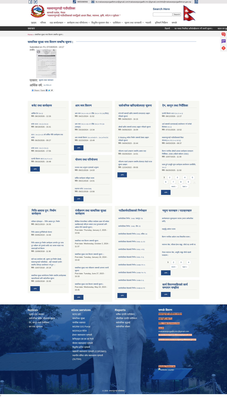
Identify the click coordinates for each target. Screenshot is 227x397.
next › (173, 186)
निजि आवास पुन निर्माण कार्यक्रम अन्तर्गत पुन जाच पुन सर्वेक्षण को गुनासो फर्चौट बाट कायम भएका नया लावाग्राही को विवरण (47, 245)
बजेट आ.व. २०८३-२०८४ (39, 124)
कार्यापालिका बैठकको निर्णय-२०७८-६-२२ (131, 242)
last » (185, 186)
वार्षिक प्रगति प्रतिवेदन (125, 314)
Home (30, 34)
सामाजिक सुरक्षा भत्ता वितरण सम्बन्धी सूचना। (89, 284)
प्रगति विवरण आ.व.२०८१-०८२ (41, 159)
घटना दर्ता (76, 314)
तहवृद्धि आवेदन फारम (168, 229)
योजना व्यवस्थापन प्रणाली (82, 343)
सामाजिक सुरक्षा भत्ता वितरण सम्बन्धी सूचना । (89, 254)
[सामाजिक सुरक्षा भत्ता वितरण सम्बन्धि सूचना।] (46, 63)
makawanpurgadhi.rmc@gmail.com (173, 331)
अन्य (35, 169)
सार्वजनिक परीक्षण (123, 326)
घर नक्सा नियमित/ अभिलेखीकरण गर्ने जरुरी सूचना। (184, 28)
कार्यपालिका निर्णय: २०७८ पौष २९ (129, 226)
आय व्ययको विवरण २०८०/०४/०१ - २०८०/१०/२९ (91, 137)
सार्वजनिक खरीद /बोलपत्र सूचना (42, 318)
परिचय (43, 22)
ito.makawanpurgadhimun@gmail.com (175, 335)
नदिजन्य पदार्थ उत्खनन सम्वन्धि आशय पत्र (132, 151)
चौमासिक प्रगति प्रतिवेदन (126, 318)
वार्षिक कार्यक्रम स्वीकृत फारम (84, 178)
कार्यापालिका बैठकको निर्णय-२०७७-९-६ (131, 280)
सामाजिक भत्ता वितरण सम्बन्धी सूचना (86, 241)
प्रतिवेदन (117, 22)
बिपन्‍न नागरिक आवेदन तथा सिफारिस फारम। (176, 237)
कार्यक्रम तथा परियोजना (77, 22)
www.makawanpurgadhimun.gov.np (180, 340)
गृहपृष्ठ (33, 22)
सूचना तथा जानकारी (133, 22)
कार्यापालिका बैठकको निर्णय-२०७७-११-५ (131, 265)
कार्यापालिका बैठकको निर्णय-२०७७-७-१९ (131, 288)
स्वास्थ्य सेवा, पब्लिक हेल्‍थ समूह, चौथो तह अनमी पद (179, 244)
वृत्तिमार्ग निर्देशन (161, 22)
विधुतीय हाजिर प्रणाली (81, 347)
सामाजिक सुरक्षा (78, 318)
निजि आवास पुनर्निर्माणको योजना (41, 232)
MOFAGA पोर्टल (79, 331)
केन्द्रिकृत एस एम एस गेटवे (82, 339)
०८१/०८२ (47, 85)
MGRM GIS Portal (81, 326)
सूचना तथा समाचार (46, 80)
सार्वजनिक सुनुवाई (123, 322)
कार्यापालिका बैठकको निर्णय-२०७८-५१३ (131, 249)
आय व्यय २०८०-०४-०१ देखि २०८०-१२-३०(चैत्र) (92, 113)
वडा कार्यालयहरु (56, 22)
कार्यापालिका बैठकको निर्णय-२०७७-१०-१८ (132, 272)
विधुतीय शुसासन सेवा (100, 22)
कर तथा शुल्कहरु (36, 326)
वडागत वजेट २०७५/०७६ (83, 189)
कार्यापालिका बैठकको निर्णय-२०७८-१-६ (131, 257)
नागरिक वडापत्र (78, 322)
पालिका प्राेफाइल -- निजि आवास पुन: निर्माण (45, 221)
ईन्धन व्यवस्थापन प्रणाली (82, 335)
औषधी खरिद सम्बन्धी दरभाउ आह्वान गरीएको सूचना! (134, 127)
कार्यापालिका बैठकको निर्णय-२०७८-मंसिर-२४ (132, 234)
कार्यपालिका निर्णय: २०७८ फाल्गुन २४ (130, 218)
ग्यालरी (148, 22)
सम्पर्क (174, 22)
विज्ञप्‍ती (157, 28)
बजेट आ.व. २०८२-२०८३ (39, 148)
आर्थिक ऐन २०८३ (37, 113)
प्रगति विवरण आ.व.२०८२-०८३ (172, 113)
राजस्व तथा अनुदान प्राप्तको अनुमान (87, 167)
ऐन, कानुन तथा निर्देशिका (39, 322)
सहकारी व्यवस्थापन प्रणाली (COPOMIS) (89, 351)
